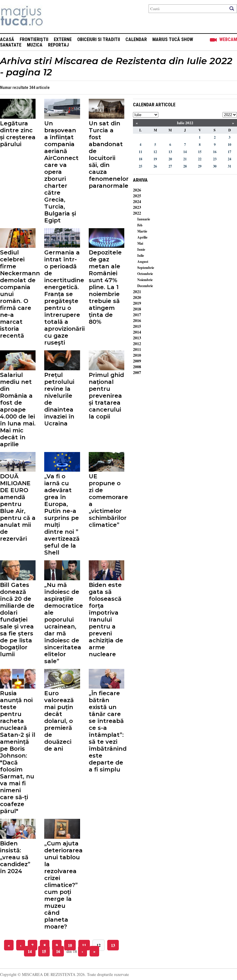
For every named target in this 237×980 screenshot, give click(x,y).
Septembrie (145, 267)
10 (70, 945)
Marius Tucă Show (172, 39)
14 (30, 951)
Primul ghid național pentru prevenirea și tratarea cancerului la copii (106, 395)
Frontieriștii (34, 39)
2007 (137, 372)
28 (185, 166)
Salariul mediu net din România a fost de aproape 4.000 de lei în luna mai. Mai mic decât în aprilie (18, 409)
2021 (137, 292)
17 (229, 151)
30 (214, 166)
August (142, 261)
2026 (137, 190)
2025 (137, 196)
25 (140, 166)
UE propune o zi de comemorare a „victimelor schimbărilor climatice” (106, 500)
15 (44, 951)
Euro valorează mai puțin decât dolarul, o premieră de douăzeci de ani (59, 721)
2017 (137, 315)
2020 (137, 297)
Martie (142, 231)
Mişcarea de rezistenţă (52, 16)
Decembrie (145, 285)
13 (113, 945)
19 (155, 159)
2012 (137, 344)
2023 (137, 207)
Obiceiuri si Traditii (98, 39)
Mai (140, 243)
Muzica (34, 45)
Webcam (228, 39)
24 (229, 159)
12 (99, 945)
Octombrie (145, 273)
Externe (63, 39)
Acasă (7, 39)
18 (140, 159)
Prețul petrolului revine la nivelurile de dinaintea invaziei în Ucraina (59, 399)
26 (155, 166)
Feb (139, 225)
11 (84, 945)
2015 (137, 326)
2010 (137, 355)
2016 (137, 320)
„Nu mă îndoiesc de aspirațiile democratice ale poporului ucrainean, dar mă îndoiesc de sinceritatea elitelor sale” (62, 623)
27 (170, 166)
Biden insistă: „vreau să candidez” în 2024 (15, 857)
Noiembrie (145, 279)
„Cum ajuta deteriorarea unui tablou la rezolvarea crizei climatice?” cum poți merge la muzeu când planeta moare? (62, 885)
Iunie (141, 249)
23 (214, 159)
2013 (137, 338)
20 (170, 159)
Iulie (140, 255)
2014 (137, 332)
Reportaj (58, 45)
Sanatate (10, 45)
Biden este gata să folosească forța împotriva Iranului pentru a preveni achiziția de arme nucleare (106, 619)
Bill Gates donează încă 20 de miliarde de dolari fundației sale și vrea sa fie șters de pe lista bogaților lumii (17, 619)
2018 (137, 309)
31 (229, 166)
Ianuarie (143, 219)
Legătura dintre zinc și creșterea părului (18, 134)
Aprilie (142, 237)
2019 (137, 303)
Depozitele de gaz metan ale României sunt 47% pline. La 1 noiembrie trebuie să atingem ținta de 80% (105, 287)
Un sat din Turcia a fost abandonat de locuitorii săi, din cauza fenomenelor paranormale (106, 154)
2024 (137, 201)
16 (58, 951)
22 (199, 159)
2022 (137, 213)
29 (199, 166)
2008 (137, 367)
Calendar (136, 39)
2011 (137, 349)
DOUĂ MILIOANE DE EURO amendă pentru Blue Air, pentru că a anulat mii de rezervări (18, 507)
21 (185, 159)
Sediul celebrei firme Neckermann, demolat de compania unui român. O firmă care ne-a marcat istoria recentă (18, 294)
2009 (137, 361)
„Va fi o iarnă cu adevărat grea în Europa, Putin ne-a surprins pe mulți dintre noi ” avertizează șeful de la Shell (61, 514)
